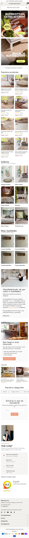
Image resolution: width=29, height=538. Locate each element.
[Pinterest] (4, 512)
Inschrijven (14, 414)
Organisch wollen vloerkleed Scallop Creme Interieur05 (6, 89)
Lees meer (3, 382)
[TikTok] (14, 512)
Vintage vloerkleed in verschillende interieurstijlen (22, 380)
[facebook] (11, 512)
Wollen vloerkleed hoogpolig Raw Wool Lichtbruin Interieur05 (21, 152)
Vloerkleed (5, 391)
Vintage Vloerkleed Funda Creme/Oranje (20, 111)
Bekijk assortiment (2, 3)
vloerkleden (10, 301)
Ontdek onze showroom (9, 358)
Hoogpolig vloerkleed (15, 391)
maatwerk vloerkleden (13, 307)
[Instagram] (1, 512)
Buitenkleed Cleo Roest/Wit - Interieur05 (6, 111)
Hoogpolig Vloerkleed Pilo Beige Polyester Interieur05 (7, 152)
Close (14, 515)
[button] (1, 1)
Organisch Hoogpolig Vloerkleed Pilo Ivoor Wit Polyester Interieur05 (21, 89)
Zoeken (26, 7)
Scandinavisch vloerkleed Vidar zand (7, 132)
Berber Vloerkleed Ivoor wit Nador (21, 131)
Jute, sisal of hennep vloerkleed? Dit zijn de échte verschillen (7, 380)
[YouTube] (8, 512)
